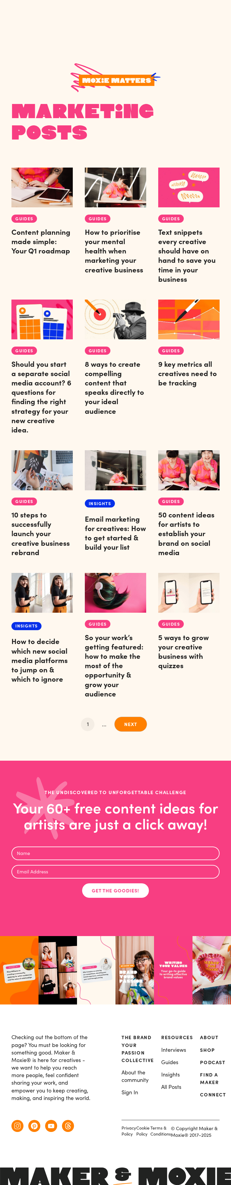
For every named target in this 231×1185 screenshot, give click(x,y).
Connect (213, 1095)
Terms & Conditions (160, 1131)
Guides (169, 1062)
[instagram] (17, 1126)
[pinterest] (34, 1126)
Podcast (212, 1062)
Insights (170, 1074)
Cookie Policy (142, 1131)
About (209, 1037)
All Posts (171, 1086)
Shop (207, 1050)
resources (177, 1037)
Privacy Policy (129, 1131)
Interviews (173, 1049)
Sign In (130, 1092)
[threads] (68, 1126)
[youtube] (51, 1126)
